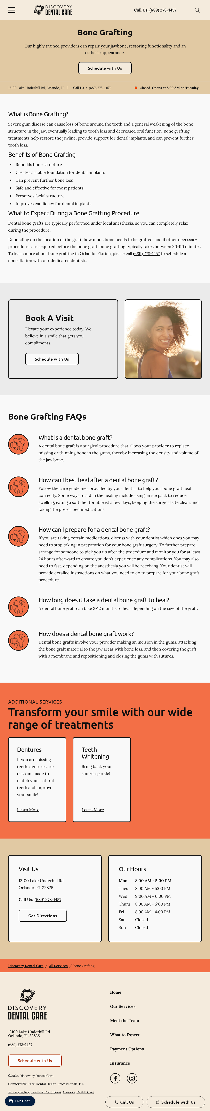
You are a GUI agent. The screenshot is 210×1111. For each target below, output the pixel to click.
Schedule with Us (105, 68)
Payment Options (127, 1048)
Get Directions (42, 915)
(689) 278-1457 (100, 88)
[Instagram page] (132, 1078)
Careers (69, 1092)
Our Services (123, 1006)
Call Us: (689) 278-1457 (155, 10)
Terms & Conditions (46, 1092)
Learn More (28, 809)
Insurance (120, 1063)
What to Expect (125, 1034)
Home (115, 992)
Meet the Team (124, 1020)
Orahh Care (85, 1092)
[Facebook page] (115, 1078)
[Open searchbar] (197, 10)
